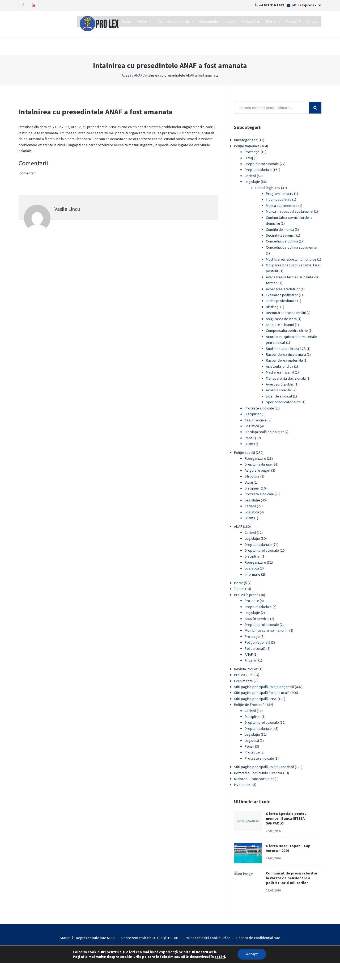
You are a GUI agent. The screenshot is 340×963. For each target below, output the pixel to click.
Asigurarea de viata (281, 318)
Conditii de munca (280, 229)
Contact (312, 21)
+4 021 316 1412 (271, 5)
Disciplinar (253, 414)
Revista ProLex (246, 669)
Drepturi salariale (258, 169)
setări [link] (220, 956)
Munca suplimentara (282, 205)
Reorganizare (255, 458)
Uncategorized (246, 139)
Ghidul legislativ (267, 187)
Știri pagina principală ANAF (255, 698)
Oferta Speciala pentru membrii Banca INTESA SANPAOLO (286, 818)
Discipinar (252, 488)
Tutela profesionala (281, 300)
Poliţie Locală (244, 452)
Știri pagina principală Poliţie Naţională (264, 686)
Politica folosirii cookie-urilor (207, 937)
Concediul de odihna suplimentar (292, 247)
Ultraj (249, 158)
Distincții (272, 306)
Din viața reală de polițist (264, 431)
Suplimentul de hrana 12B (286, 348)
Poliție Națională (257, 642)
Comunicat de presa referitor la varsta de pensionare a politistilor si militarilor (292, 878)
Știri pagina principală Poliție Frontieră (264, 766)
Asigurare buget (257, 470)
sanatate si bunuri (280, 324)
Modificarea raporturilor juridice (291, 259)
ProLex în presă (246, 594)
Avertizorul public (280, 384)
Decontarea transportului (286, 312)
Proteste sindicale (259, 408)
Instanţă (240, 582)
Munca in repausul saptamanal (289, 211)
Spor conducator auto (283, 402)
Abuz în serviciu (257, 618)
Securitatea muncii (280, 235)
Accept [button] (252, 954)
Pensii (249, 438)
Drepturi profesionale (262, 163)
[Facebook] (23, 4)
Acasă (126, 21)
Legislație (252, 181)
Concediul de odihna (282, 241)
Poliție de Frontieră (249, 704)
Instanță (230, 21)
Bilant (249, 443)
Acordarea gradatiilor (283, 289)
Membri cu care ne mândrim (266, 630)
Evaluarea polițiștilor (282, 294)
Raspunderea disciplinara (286, 354)
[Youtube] (33, 4)
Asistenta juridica (279, 366)
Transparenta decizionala (286, 378)
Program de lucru (279, 193)
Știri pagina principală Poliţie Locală (262, 692)
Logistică (252, 426)
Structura (252, 476)
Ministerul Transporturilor (254, 778)
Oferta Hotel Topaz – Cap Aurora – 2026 (288, 848)
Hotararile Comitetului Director (258, 773)
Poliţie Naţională (247, 146)
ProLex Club (251, 21)
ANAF (138, 75)
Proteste (252, 600)
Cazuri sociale (256, 420)
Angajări (251, 660)
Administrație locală (173, 21)
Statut (65, 937)
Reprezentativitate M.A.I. (95, 937)
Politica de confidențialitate (258, 937)
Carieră (250, 175)
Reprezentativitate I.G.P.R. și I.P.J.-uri (149, 937)
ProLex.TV (293, 21)
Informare (252, 574)
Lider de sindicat (279, 396)
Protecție (252, 151)
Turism (239, 588)
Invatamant (243, 784)
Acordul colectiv (279, 390)
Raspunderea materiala (284, 360)
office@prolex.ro (306, 5)
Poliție (142, 21)
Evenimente (208, 21)
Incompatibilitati (278, 199)
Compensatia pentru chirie (287, 330)
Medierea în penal (280, 372)
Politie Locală (255, 648)
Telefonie (273, 21)
